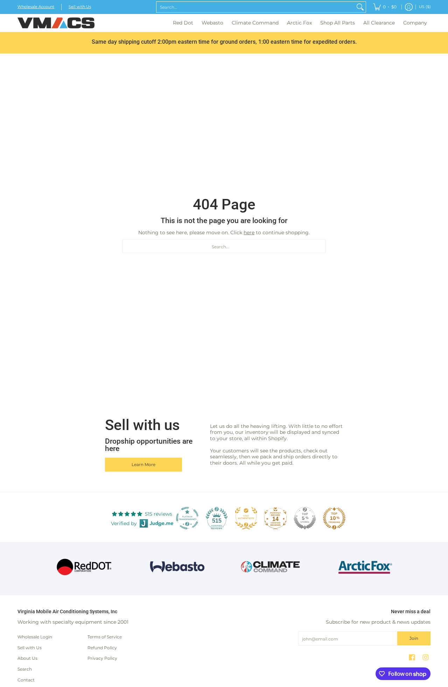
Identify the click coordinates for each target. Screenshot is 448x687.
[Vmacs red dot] (84, 567)
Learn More (143, 464)
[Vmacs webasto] (177, 567)
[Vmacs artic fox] (364, 567)
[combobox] (255, 7)
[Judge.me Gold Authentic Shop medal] (246, 518)
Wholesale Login (35, 636)
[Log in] (409, 7)
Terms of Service (105, 636)
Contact (26, 679)
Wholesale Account (36, 7)
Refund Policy (102, 647)
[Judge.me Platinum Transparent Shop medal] (187, 518)
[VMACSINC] (56, 23)
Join (414, 638)
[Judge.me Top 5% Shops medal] (305, 518)
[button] (412, 657)
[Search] (360, 7)
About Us (27, 658)
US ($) (425, 7)
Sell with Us (80, 7)
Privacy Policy (102, 658)
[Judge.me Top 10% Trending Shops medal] (334, 518)
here (249, 232)
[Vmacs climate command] (270, 567)
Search (25, 669)
